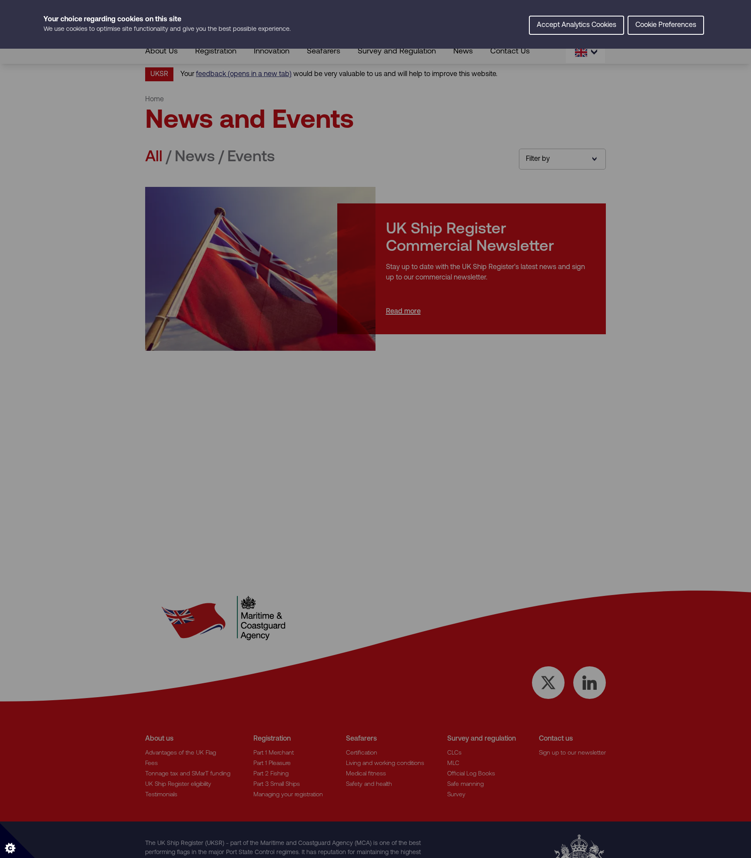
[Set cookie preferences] (17, 840)
